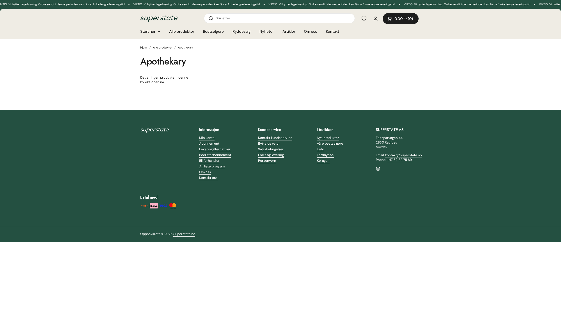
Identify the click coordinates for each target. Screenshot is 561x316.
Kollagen (323, 160)
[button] (401, 18)
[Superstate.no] (159, 19)
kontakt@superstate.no (403, 155)
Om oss (205, 172)
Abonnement (209, 143)
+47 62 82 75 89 (399, 160)
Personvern (267, 160)
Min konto (207, 138)
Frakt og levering (271, 155)
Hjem (143, 47)
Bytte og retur (269, 143)
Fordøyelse (325, 155)
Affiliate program (212, 166)
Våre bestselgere (330, 143)
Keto (320, 149)
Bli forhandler (209, 160)
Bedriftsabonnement (215, 155)
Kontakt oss (208, 178)
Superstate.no (184, 234)
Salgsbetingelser (271, 149)
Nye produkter (328, 138)
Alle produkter (162, 47)
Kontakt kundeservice (275, 138)
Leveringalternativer (215, 149)
